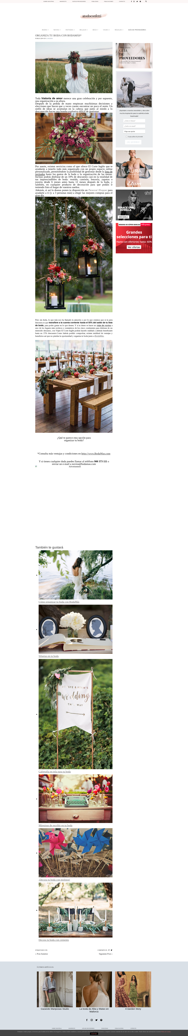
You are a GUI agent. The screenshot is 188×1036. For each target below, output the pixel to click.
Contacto (122, 1)
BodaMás (99, 335)
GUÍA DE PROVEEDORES (137, 30)
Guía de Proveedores (88, 1028)
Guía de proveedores (79, 1)
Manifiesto (63, 1)
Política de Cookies (166, 1031)
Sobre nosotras (48, 1)
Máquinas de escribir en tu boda (55, 825)
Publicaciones (108, 1)
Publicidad (95, 1)
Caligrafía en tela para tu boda (55, 771)
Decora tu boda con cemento (54, 939)
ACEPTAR (94, 1033)
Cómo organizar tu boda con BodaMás (59, 601)
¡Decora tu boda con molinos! (54, 879)
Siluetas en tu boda (49, 656)
